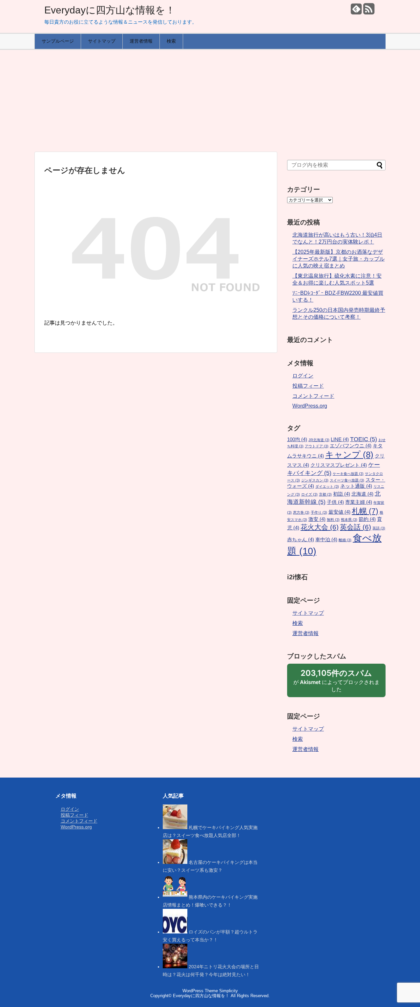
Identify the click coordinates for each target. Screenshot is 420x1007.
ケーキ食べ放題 (348, 474)
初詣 (341, 494)
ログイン (302, 375)
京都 (325, 494)
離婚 (345, 540)
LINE (340, 439)
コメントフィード (313, 396)
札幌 (365, 511)
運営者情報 (141, 41)
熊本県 (349, 520)
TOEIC (363, 439)
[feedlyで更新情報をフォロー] (356, 11)
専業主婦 (358, 502)
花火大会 (320, 527)
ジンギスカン (314, 480)
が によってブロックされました (336, 682)
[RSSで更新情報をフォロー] (368, 11)
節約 (367, 519)
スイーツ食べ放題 (347, 480)
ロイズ (309, 494)
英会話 (355, 527)
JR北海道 (318, 440)
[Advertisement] (210, 101)
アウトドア (316, 446)
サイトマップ (102, 41)
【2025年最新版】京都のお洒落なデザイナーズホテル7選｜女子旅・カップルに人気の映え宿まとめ (338, 258)
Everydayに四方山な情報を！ (109, 10)
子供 (335, 502)
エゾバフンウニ (350, 445)
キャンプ (349, 454)
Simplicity (228, 990)
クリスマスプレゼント (338, 465)
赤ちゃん (300, 539)
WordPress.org (309, 406)
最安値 (339, 512)
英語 (378, 528)
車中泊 (326, 539)
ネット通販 (356, 486)
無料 (333, 520)
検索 (171, 41)
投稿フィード (308, 386)
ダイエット (327, 486)
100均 (297, 439)
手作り (319, 512)
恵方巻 (301, 512)
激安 (317, 519)
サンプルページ (58, 41)
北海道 (362, 494)
